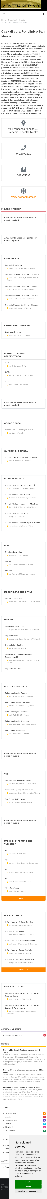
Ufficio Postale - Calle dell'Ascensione (20, 941)
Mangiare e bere (11, 1120)
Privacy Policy (6, 1190)
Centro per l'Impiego (13, 332)
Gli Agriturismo (10, 1113)
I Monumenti (10, 1131)
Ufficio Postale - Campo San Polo (18, 950)
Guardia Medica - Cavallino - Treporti (20, 485)
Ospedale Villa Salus (13, 669)
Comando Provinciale (13, 265)
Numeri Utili (12, 20)
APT (7, 850)
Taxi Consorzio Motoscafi (15, 799)
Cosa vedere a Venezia (13, 1035)
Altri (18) (23, 970)
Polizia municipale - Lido (15, 730)
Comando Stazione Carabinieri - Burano (21, 286)
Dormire (8, 1117)
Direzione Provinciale (13, 552)
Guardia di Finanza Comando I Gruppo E (21, 457)
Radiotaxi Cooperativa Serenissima (19, 790)
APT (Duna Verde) (12, 888)
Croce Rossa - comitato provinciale (19, 430)
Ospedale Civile (11, 636)
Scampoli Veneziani (11, 1029)
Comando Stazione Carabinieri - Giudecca (22, 305)
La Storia (8, 1124)
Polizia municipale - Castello (16, 712)
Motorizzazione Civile (13, 598)
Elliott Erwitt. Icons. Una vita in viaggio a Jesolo (21, 1087)
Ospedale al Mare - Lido (14, 626)
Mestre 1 (8, 561)
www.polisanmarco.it (23, 196)
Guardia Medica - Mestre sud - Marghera (21, 504)
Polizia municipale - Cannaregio (17, 702)
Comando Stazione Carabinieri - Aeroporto (22, 274)
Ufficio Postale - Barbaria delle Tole (19, 922)
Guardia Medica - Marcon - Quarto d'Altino (22, 523)
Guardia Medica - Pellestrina (16, 513)
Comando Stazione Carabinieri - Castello (21, 296)
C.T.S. (7, 363)
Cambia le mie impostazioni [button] (28, 1191)
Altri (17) (23, 898)
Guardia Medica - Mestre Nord (17, 495)
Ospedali (22, 20)
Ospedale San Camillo (14, 645)
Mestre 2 (8, 571)
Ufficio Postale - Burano (14, 931)
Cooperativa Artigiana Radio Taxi (18, 780)
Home (3, 20)
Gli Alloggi (9, 1127)
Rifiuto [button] (28, 1186)
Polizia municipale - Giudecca (17, 721)
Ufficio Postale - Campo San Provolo (19, 959)
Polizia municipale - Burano (16, 693)
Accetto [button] (28, 1182)
